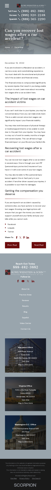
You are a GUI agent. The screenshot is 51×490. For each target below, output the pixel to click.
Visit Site (25, 361)
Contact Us (25, 329)
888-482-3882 (25, 267)
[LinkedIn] (33, 281)
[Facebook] (18, 281)
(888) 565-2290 (33, 19)
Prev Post (12, 245)
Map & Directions (25, 364)
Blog (25, 312)
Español (25, 317)
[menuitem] (13, 478)
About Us (25, 289)
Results (25, 306)
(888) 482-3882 (33, 11)
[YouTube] (23, 281)
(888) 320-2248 (33, 15)
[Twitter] (28, 281)
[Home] (31, 5)
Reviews (25, 300)
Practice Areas (25, 295)
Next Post (39, 245)
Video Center (25, 323)
